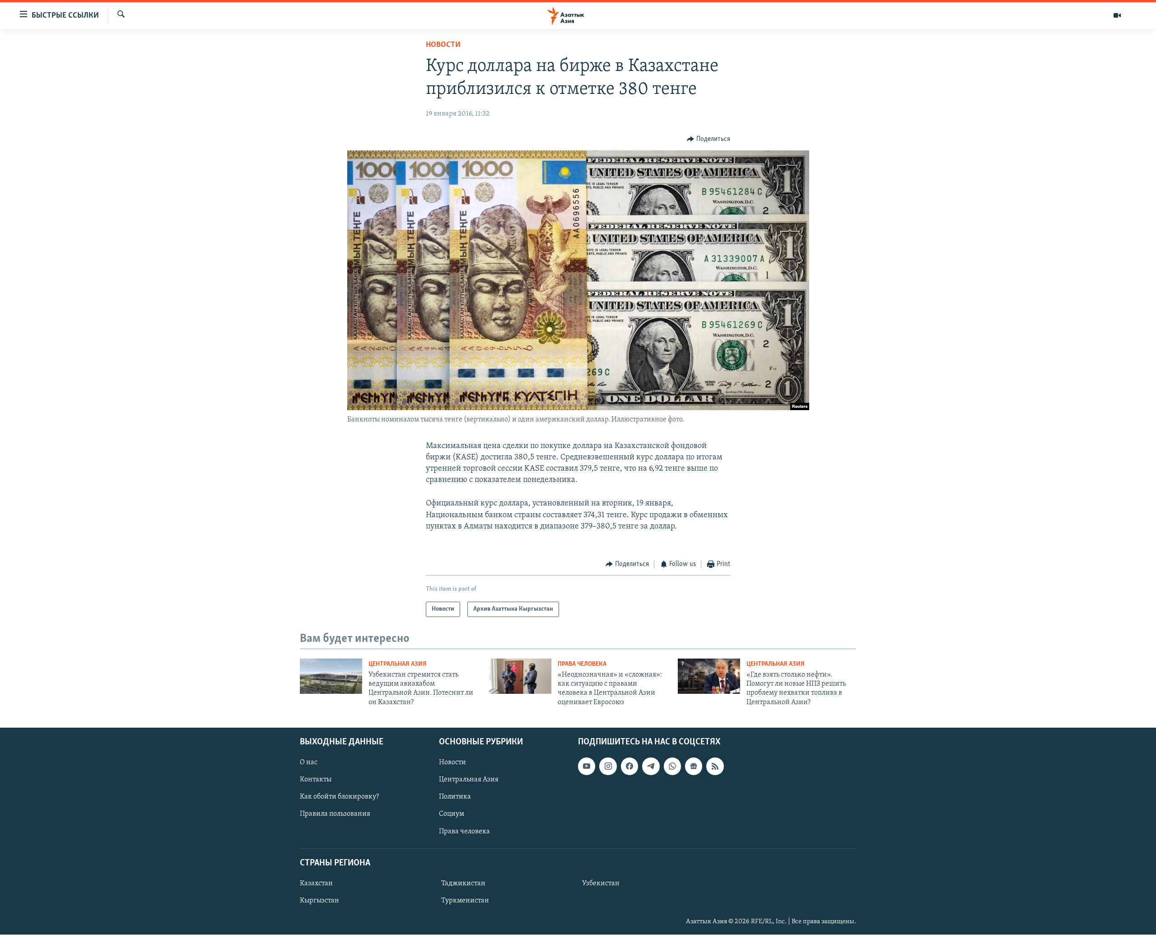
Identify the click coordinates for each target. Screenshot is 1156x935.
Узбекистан (601, 883)
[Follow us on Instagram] (607, 766)
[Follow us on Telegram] (650, 766)
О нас (308, 762)
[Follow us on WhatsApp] (672, 766)
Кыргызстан (319, 900)
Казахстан (316, 883)
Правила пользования (335, 814)
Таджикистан (463, 883)
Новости (443, 45)
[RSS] (714, 766)
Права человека (582, 664)
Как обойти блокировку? (339, 797)
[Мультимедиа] (1117, 15)
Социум (451, 814)
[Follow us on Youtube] (586, 766)
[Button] (708, 139)
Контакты (315, 780)
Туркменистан (465, 900)
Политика (455, 797)
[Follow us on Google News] (693, 766)
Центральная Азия (397, 664)
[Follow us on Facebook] (629, 766)
